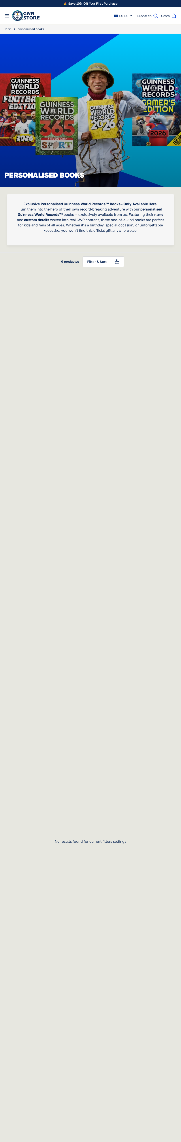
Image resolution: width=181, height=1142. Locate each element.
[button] (123, 16)
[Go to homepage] (26, 15)
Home (7, 29)
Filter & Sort (96, 262)
